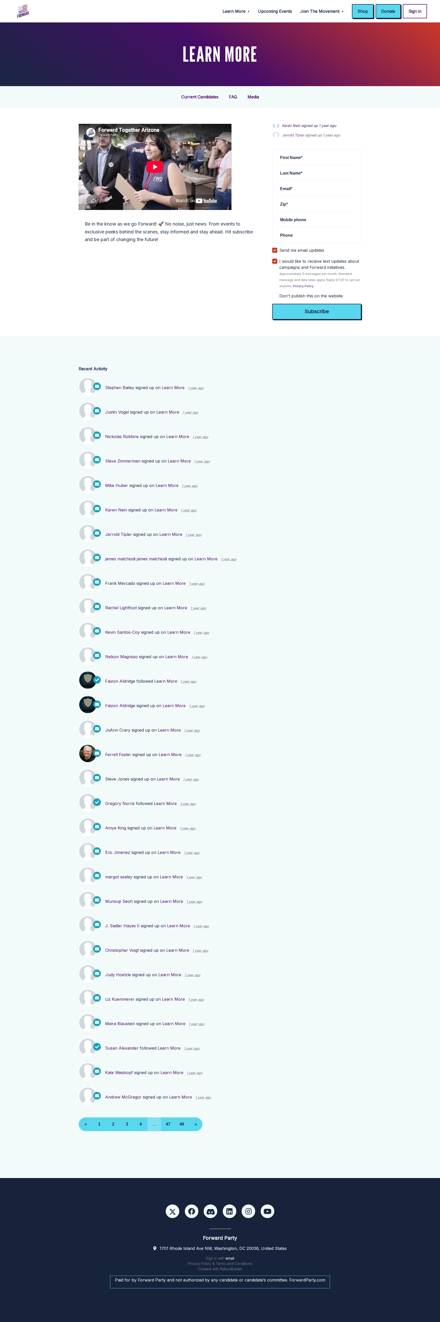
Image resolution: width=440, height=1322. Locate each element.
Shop (363, 11)
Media (253, 96)
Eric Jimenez (117, 852)
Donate (388, 11)
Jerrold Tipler (293, 128)
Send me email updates (301, 250)
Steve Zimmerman (122, 461)
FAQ (233, 96)
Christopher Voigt (122, 950)
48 (182, 1124)
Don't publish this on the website (311, 295)
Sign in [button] (414, 11)
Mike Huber (116, 485)
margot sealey (118, 876)
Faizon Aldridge (120, 681)
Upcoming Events (275, 11)
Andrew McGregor (123, 1097)
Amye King (115, 827)
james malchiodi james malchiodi (136, 558)
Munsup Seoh (119, 901)
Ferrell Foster (118, 754)
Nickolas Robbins (122, 436)
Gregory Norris (120, 803)
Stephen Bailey (119, 387)
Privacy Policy (303, 286)
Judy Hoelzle (118, 974)
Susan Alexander (122, 1048)
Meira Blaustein (120, 1023)
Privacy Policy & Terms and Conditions (220, 1263)
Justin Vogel (117, 412)
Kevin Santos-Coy (122, 632)
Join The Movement (320, 11)
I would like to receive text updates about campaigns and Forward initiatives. (319, 273)
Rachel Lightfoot (121, 607)
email (230, 1258)
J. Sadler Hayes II (122, 925)
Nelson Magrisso (121, 656)
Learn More (235, 11)
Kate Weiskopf (119, 1072)
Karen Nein (116, 509)
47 (168, 1124)
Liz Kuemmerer (119, 999)
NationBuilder (231, 1269)
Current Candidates (199, 96)
